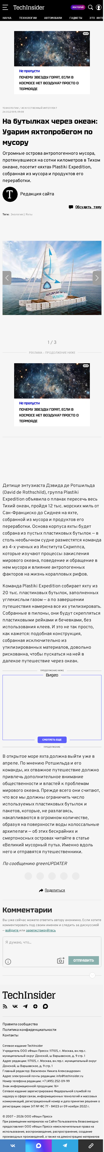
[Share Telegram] (65, 1145)
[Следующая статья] (52, 975)
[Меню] (5, 7)
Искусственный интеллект (39, 108)
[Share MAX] (38, 1145)
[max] (45, 1006)
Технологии (10, 108)
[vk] (15, 1006)
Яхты (29, 214)
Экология (17, 214)
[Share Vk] (12, 1145)
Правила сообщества (20, 1024)
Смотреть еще (52, 739)
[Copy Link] (91, 1145)
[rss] (5, 1006)
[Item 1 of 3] (52, 278)
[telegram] (25, 1006)
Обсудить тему (88, 207)
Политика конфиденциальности (29, 1030)
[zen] (35, 1006)
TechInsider (29, 7)
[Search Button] (90, 7)
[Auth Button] (98, 7)
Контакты (10, 1035)
